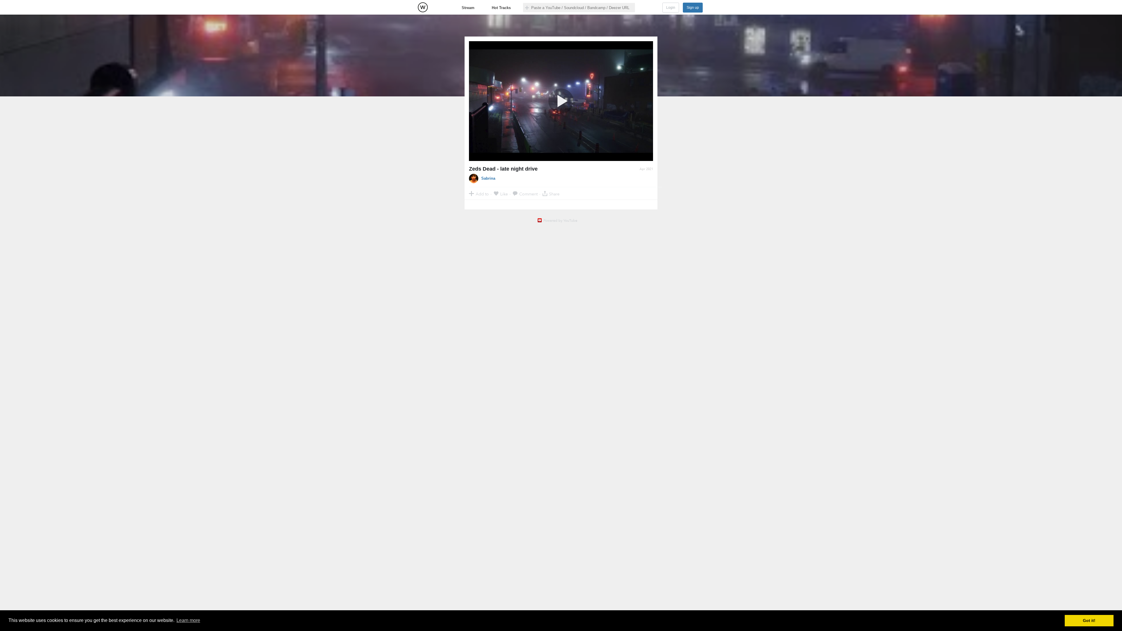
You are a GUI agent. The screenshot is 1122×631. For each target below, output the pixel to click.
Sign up (693, 8)
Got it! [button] (1089, 620)
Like (504, 193)
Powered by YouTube (560, 220)
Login (670, 8)
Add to (482, 193)
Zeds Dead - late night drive (503, 169)
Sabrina (488, 178)
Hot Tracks (501, 8)
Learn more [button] (188, 620)
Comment (528, 193)
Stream (468, 8)
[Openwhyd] (423, 7)
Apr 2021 (646, 169)
